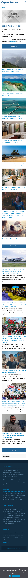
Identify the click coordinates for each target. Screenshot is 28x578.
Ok (10, 575)
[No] (26, 572)
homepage (13, 41)
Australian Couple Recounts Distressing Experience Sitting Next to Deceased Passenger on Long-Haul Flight (13, 271)
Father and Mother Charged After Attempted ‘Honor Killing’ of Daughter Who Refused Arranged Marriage (14, 435)
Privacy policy (16, 575)
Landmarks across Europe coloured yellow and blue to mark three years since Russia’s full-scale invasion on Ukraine (14, 305)
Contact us (6, 542)
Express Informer (9, 2)
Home (3, 7)
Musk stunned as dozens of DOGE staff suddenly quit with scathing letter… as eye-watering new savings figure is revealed (14, 403)
